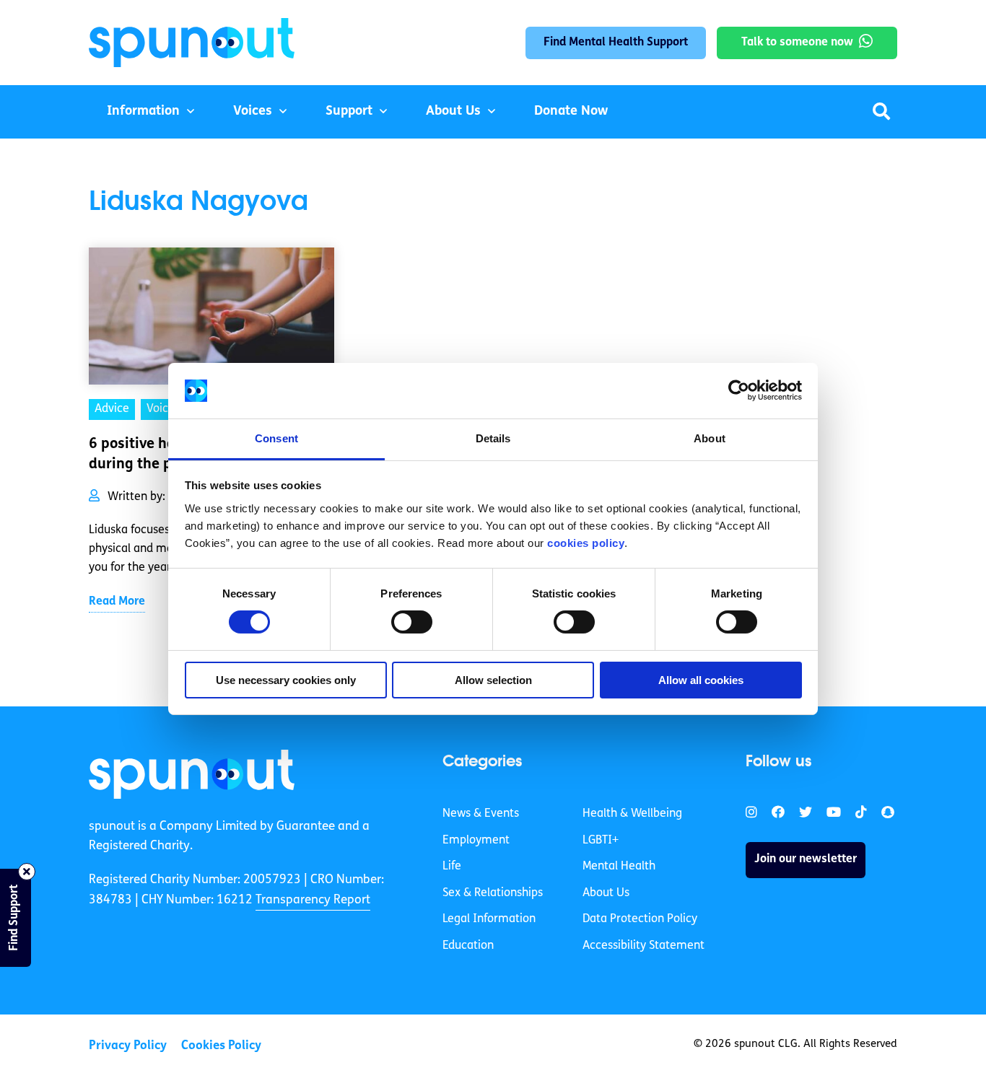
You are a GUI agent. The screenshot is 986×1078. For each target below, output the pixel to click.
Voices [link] (163, 409)
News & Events (480, 814)
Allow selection (493, 680)
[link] (192, 774)
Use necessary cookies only (286, 680)
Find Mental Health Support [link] (616, 42)
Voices (252, 111)
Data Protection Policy (640, 919)
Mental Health (619, 866)
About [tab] (709, 438)
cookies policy (585, 543)
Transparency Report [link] (313, 900)
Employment (476, 840)
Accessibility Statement (643, 946)
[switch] (411, 622)
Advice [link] (112, 409)
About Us (453, 111)
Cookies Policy (221, 1046)
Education (468, 946)
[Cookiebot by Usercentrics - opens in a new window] (739, 390)
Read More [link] (117, 602)
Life (451, 866)
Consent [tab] (276, 438)
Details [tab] (493, 438)
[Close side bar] (26, 871)
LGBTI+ (601, 840)
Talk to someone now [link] (797, 42)
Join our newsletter (805, 859)
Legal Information (489, 919)
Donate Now (571, 111)
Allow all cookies (700, 680)
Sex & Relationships (492, 893)
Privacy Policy (128, 1046)
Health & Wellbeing (632, 814)
